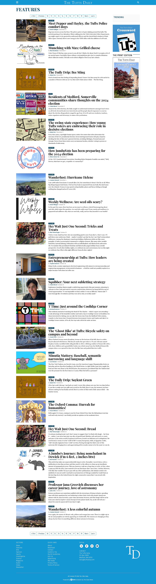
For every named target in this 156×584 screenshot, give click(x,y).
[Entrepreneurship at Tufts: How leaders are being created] (31, 264)
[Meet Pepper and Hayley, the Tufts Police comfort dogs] (31, 30)
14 (62, 16)
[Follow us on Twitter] (81, 546)
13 (58, 16)
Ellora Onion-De (54, 157)
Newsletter (20, 567)
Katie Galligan (54, 29)
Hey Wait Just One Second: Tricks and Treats (75, 228)
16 (70, 16)
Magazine (19, 561)
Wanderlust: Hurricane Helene (70, 177)
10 (47, 16)
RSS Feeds (51, 561)
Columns (51, 174)
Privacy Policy (52, 563)
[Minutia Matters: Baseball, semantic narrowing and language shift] (31, 362)
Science (18, 558)
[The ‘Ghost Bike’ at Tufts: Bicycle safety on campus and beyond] (31, 338)
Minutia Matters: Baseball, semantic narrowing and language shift (74, 357)
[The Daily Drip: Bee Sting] (31, 79)
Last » (93, 16)
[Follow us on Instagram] (92, 546)
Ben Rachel (53, 459)
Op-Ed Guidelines (54, 554)
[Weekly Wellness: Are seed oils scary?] (31, 209)
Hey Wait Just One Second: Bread (72, 429)
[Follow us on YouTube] (97, 546)
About (50, 545)
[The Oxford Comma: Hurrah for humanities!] (31, 411)
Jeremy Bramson (54, 309)
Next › (87, 16)
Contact (50, 550)
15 (66, 16)
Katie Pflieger (54, 204)
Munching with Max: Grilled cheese (74, 48)
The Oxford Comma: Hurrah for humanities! (71, 406)
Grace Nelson (54, 410)
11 (51, 16)
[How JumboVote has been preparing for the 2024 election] (31, 158)
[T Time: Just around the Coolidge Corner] (31, 313)
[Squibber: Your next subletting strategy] (31, 289)
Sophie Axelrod (54, 263)
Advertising (52, 558)
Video (18, 565)
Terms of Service (53, 565)
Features (51, 20)
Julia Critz (53, 490)
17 (74, 16)
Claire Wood (53, 106)
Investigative (20, 556)
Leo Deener (53, 361)
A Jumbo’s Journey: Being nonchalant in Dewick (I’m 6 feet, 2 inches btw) (77, 455)
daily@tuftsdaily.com (86, 560)
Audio (18, 563)
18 (77, 16)
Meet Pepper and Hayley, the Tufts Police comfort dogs (77, 25)
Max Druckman (54, 50)
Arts (17, 550)
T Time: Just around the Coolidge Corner (78, 306)
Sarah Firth (53, 337)
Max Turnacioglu (55, 232)
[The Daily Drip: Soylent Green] (31, 387)
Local (50, 94)
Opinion (19, 552)
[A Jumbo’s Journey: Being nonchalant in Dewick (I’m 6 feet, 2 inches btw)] (31, 460)
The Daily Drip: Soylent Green (70, 380)
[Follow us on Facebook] (87, 546)
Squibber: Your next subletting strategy (77, 282)
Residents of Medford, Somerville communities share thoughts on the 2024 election (78, 100)
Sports (18, 554)
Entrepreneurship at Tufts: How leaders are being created (77, 259)
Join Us (50, 556)
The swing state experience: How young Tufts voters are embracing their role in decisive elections (77, 125)
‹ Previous (41, 16)
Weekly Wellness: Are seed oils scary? (75, 202)
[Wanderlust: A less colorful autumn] (31, 516)
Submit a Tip (52, 552)
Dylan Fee (53, 75)
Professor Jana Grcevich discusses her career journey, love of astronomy (76, 486)
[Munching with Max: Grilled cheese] (31, 55)
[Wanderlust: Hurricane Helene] (31, 184)
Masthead (51, 548)
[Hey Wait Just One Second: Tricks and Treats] (31, 233)
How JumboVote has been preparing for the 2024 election (76, 152)
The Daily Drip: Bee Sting (66, 72)
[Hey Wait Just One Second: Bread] (31, 436)
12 (55, 16)
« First (33, 16)
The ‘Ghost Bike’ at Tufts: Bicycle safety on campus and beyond (78, 332)
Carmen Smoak (54, 180)
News (18, 545)
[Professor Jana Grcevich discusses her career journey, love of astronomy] (31, 491)
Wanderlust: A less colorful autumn (74, 509)
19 (81, 16)
